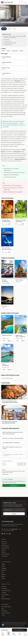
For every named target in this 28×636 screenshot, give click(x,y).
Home (2, 17)
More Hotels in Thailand (8, 378)
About (3, 608)
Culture (3, 596)
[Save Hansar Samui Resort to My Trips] (12, 345)
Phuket (3, 566)
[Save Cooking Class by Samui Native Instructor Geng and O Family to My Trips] (12, 202)
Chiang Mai (4, 568)
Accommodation (5, 594)
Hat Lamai (17, 151)
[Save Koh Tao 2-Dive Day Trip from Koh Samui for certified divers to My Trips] (12, 229)
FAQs (15, 28)
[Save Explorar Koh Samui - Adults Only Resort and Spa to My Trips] (25, 317)
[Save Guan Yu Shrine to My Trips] (25, 261)
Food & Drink (4, 588)
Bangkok (3, 564)
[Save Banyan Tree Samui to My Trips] (12, 317)
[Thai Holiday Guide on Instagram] (4, 533)
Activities (4, 586)
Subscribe (14, 513)
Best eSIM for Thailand (6, 606)
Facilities (4, 28)
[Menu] (25, 2)
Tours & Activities (5, 547)
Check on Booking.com (19, 630)
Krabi (3, 572)
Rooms (9, 28)
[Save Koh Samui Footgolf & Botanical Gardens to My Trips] (25, 202)
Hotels (6, 17)
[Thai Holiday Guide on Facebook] (2, 533)
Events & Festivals (5, 554)
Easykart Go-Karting (19, 159)
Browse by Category (6, 598)
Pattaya (3, 578)
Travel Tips (4, 592)
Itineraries (4, 550)
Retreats (3, 552)
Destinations (4, 541)
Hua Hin (3, 576)
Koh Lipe (3, 574)
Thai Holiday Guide (7, 521)
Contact (3, 614)
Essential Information (6, 590)
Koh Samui (11, 17)
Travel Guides (4, 556)
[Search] (19, 2)
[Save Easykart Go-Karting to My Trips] (12, 261)
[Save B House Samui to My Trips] (26, 6)
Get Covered (13, 485)
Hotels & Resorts (5, 545)
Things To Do (4, 543)
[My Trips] (22, 2)
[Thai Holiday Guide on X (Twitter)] (7, 533)
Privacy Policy (4, 610)
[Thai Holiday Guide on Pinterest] (9, 533)
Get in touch (14, 529)
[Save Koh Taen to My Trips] (12, 288)
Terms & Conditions (6, 612)
